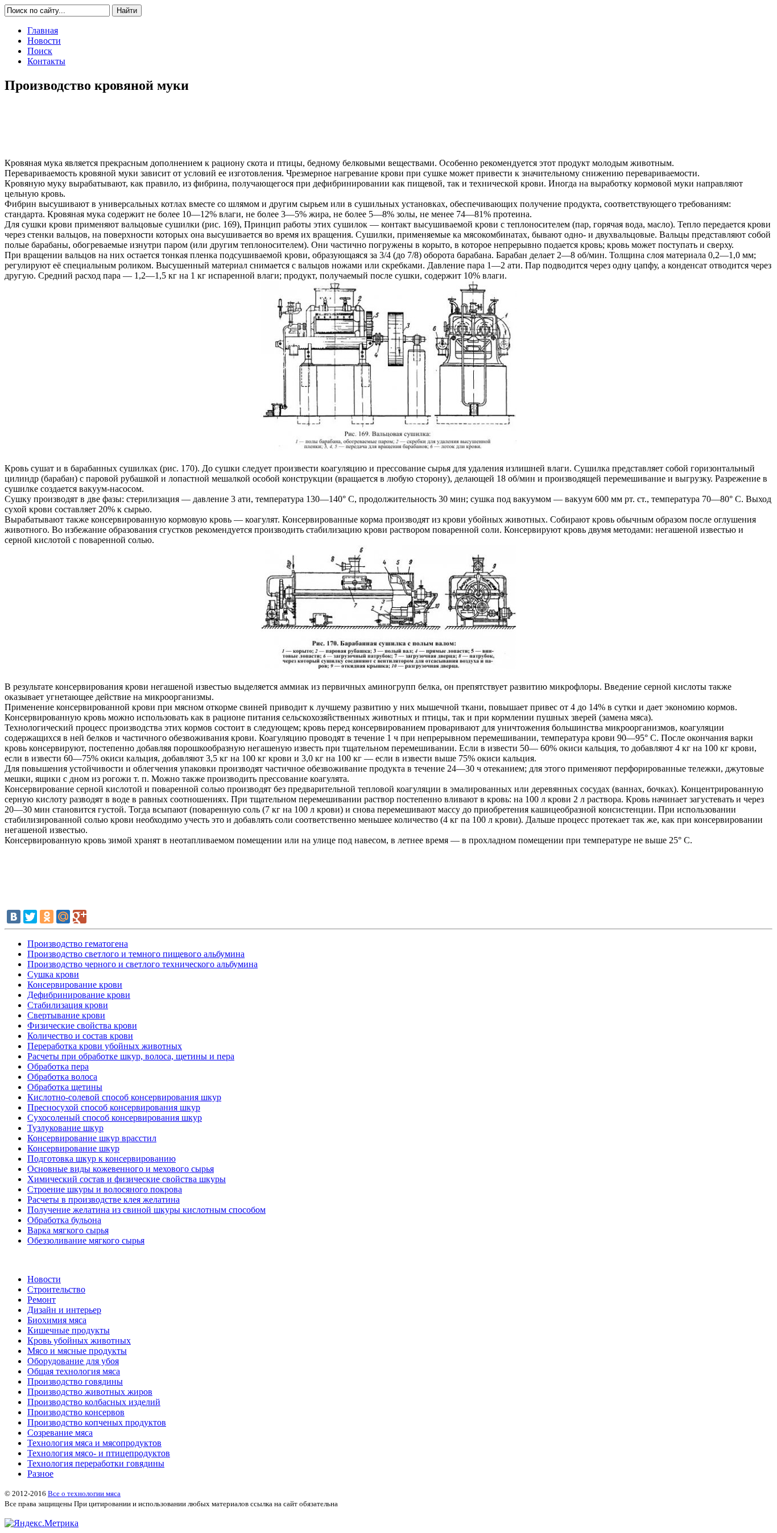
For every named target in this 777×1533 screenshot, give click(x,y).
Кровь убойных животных (79, 1340)
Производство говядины (75, 1381)
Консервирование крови (74, 984)
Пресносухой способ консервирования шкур (113, 1107)
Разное (40, 1473)
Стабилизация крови (67, 1005)
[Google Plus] (79, 916)
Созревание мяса (60, 1432)
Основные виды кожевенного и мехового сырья (120, 1169)
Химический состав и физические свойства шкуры (126, 1179)
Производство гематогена (77, 943)
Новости (44, 1279)
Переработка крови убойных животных (104, 1046)
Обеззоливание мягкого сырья (85, 1240)
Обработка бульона (64, 1220)
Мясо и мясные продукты (77, 1351)
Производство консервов (76, 1412)
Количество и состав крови (80, 1036)
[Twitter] (30, 916)
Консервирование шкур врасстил (91, 1138)
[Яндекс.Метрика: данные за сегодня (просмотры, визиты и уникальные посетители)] (41, 1523)
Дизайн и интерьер (64, 1310)
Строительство (56, 1289)
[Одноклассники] (46, 916)
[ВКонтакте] (13, 916)
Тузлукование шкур (65, 1128)
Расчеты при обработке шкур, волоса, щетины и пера (130, 1056)
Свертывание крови (66, 1015)
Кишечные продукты (68, 1330)
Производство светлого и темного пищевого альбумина (136, 954)
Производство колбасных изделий (93, 1402)
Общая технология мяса (73, 1371)
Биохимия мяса (56, 1320)
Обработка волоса (62, 1077)
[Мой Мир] (63, 916)
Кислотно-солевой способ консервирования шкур (124, 1097)
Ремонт (41, 1299)
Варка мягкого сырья (68, 1230)
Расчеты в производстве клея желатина (103, 1199)
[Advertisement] (388, 130)
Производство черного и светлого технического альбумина (142, 964)
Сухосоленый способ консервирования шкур (114, 1117)
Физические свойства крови (82, 1025)
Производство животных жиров (89, 1392)
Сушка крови (53, 974)
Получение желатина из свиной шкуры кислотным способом (146, 1210)
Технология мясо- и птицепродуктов (98, 1453)
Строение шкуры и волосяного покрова (104, 1189)
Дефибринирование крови (78, 995)
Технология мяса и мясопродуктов (94, 1443)
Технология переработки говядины (95, 1463)
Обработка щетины (64, 1087)
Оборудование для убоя (73, 1361)
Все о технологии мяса (84, 1493)
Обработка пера (58, 1066)
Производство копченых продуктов (96, 1422)
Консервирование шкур (73, 1148)
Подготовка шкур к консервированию (101, 1158)
